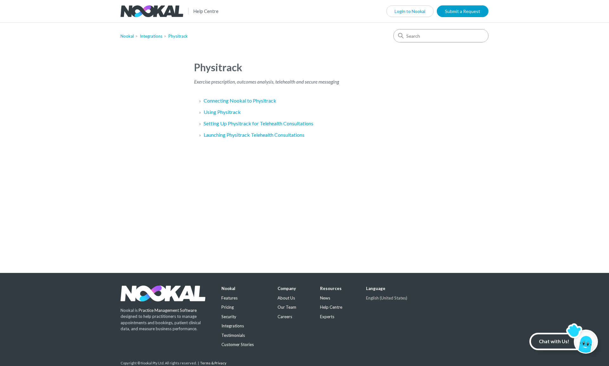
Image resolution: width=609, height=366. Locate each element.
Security (228, 316)
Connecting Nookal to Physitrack (240, 101)
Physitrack (178, 36)
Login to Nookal (410, 11)
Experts (327, 316)
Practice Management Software (168, 310)
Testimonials (233, 335)
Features (229, 297)
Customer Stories (237, 344)
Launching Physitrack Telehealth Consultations (254, 135)
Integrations (151, 36)
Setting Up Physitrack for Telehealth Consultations (258, 123)
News (325, 297)
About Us (286, 297)
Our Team (287, 307)
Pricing (227, 307)
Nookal (127, 36)
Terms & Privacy (213, 363)
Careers (285, 316)
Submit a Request (462, 11)
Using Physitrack (222, 112)
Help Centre (206, 11)
